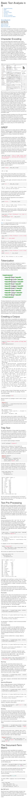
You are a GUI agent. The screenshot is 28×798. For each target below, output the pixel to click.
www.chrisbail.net (4, 24)
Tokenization (6, 11)
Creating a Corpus (8, 12)
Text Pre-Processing (8, 15)
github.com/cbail (4, 25)
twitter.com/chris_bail (5, 26)
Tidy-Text (6, 14)
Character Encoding (8, 8)
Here (2, 223)
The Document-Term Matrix (10, 16)
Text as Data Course (5, 20)
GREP (5, 9)
